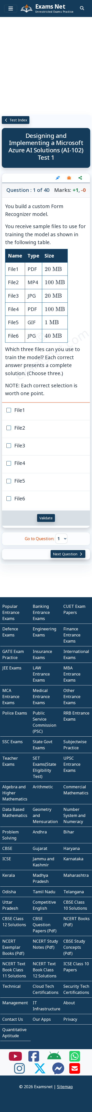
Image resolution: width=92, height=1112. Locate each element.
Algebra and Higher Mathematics (14, 793)
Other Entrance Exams (71, 696)
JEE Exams (11, 668)
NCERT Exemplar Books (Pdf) (13, 947)
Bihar (68, 832)
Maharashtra (76, 875)
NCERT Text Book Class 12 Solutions (44, 970)
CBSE (7, 848)
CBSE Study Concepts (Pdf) (74, 947)
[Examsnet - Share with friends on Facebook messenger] (58, 1071)
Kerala (8, 875)
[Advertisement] (46, 64)
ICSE (6, 859)
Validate (46, 518)
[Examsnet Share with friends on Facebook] (33, 1059)
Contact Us (12, 1019)
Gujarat (40, 848)
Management (15, 1003)
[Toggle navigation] (10, 8)
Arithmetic (43, 787)
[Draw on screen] (57, 178)
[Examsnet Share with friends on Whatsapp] (74, 1059)
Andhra (40, 832)
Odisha (9, 892)
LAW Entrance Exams (41, 674)
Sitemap (65, 1086)
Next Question (65, 554)
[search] (82, 8)
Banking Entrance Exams (41, 612)
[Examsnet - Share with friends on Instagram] (19, 1071)
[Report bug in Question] (69, 178)
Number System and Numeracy (74, 815)
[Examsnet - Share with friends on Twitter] (40, 1071)
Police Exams (14, 713)
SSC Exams (12, 741)
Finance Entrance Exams (71, 635)
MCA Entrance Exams (10, 696)
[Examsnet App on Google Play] (54, 1059)
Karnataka (73, 859)
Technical (11, 986)
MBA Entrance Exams (71, 674)
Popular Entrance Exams (10, 612)
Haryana (71, 848)
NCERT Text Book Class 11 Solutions (14, 970)
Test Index (17, 120)
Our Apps (42, 1019)
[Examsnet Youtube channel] (15, 1059)
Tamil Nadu (44, 892)
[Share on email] (74, 1071)
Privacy (70, 1019)
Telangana (73, 892)
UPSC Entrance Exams (71, 764)
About (69, 1003)
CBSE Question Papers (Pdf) (44, 925)
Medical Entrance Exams (41, 696)
